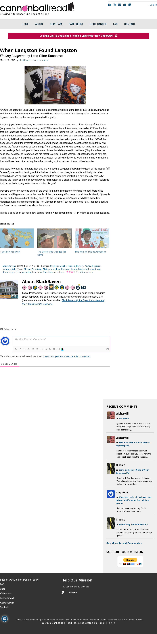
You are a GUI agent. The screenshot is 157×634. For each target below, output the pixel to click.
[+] (58, 349)
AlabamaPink (7, 602)
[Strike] (29, 349)
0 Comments (86, 272)
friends (6, 272)
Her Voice (124, 418)
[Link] (50, 349)
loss (61, 272)
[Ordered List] (33, 349)
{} (54, 349)
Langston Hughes (27, 272)
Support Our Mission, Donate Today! (19, 579)
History (79, 266)
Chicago (65, 269)
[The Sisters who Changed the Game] (54, 238)
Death (74, 269)
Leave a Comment (39, 60)
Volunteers (6, 593)
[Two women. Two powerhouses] (92, 238)
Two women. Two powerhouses (90, 252)
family (81, 269)
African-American (33, 269)
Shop (3, 588)
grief (14, 272)
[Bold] (16, 349)
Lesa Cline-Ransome (47, 272)
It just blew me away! (10, 252)
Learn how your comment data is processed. (67, 356)
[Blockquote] (41, 349)
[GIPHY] (63, 349)
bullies (56, 269)
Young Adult (9, 269)
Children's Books (58, 266)
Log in (153, 4)
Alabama (47, 269)
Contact (4, 607)
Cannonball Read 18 (37, 6)
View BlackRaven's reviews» (37, 304)
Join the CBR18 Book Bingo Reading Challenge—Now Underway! (77, 35)
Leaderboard (7, 598)
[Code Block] (46, 349)
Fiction (71, 266)
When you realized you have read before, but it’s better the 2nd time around (133, 500)
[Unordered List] (37, 349)
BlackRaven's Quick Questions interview (83, 300)
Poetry (88, 266)
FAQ (2, 584)
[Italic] (20, 349)
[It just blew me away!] (17, 238)
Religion (96, 266)
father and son (92, 269)
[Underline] (24, 349)
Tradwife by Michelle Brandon (133, 524)
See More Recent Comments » (124, 543)
